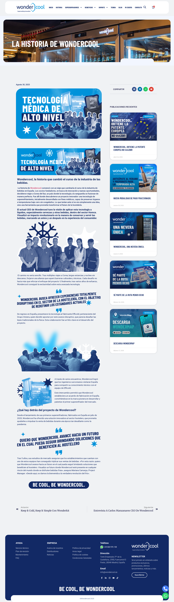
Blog (120, 7)
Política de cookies (80, 555)
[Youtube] (113, 578)
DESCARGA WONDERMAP (124, 343)
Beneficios (89, 7)
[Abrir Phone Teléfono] (165, 588)
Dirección (104, 553)
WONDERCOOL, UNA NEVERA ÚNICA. (129, 246)
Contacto (138, 7)
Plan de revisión (22, 551)
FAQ (17, 558)
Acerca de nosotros (55, 548)
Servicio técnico (22, 548)
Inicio (51, 7)
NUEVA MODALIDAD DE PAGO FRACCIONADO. (132, 198)
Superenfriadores (72, 7)
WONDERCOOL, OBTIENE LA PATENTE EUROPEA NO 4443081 (129, 148)
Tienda (113, 7)
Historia (59, 7)
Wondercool (35, 188)
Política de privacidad (81, 548)
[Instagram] (110, 578)
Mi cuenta (128, 7)
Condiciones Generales (81, 558)
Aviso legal (77, 551)
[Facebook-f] (102, 578)
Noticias (50, 555)
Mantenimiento (22, 555)
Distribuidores (52, 551)
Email (103, 568)
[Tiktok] (117, 578)
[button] (134, 89)
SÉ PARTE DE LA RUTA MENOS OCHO (129, 294)
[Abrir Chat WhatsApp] (165, 596)
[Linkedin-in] (106, 578)
